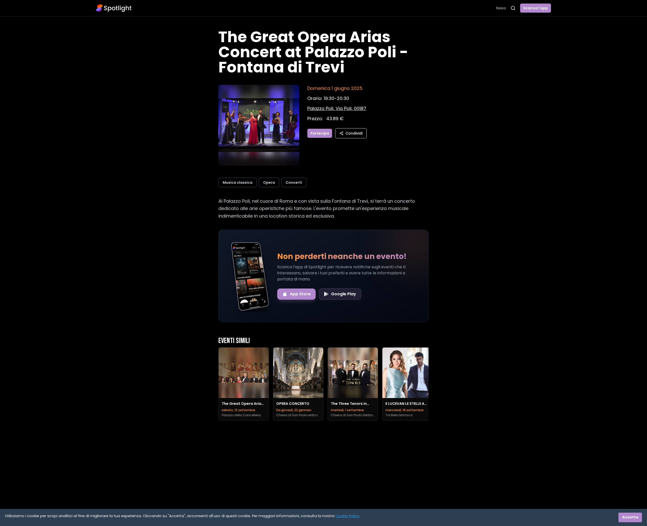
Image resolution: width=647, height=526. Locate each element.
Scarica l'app (535, 8)
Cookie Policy (347, 515)
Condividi (353, 133)
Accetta (630, 517)
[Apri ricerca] (513, 8)
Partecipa (319, 133)
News (501, 8)
